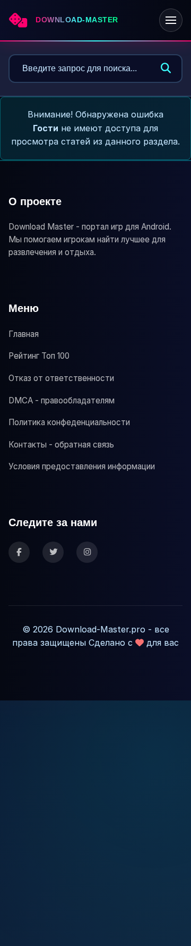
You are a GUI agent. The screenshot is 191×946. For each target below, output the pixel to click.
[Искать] (165, 68)
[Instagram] (87, 552)
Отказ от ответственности (61, 378)
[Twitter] (53, 552)
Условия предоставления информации (81, 466)
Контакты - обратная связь (61, 445)
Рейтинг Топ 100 (39, 356)
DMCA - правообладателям (61, 400)
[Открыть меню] (171, 20)
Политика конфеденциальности (69, 422)
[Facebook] (19, 552)
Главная (23, 334)
